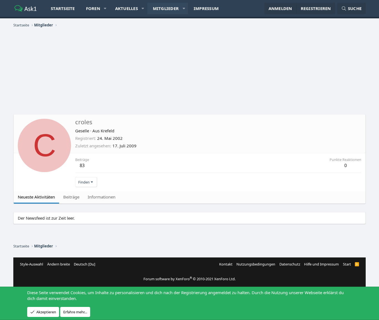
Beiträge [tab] (71, 197)
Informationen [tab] (101, 197)
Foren (93, 8)
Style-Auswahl (31, 264)
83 (82, 165)
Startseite (63, 8)
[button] (105, 8)
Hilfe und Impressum (321, 264)
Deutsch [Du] (84, 264)
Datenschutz (289, 264)
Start (347, 264)
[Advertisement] (189, 71)
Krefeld (107, 130)
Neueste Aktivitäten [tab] (36, 197)
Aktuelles (126, 8)
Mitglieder (166, 8)
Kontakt (226, 264)
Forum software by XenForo (189, 278)
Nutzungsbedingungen (255, 264)
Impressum (206, 8)
